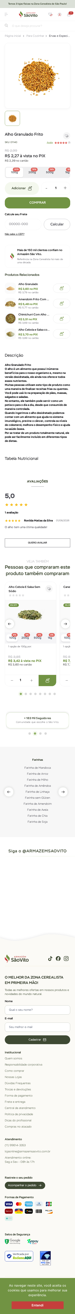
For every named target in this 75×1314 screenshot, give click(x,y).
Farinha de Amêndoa (37, 786)
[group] (12, 118)
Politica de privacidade (19, 1114)
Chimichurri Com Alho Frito (34, 314)
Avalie (50, 142)
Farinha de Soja (37, 822)
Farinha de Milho (37, 780)
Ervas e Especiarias (59, 36)
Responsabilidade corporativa (23, 1064)
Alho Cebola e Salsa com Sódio (34, 329)
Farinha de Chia (37, 816)
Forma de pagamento (19, 1095)
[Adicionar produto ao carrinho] (47, 680)
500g (49, 172)
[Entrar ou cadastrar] (59, 14)
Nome (9, 1001)
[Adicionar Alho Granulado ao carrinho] (61, 288)
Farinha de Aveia (37, 810)
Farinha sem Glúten (37, 798)
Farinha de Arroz (37, 774)
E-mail (9, 1018)
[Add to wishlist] (66, 135)
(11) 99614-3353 (15, 1145)
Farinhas (37, 760)
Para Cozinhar (35, 36)
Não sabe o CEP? (14, 234)
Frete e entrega (15, 1102)
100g (14, 172)
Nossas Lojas (13, 1077)
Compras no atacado (18, 1126)
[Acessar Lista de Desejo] (50, 14)
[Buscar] (6, 26)
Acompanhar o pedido (22, 1185)
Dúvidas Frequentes (18, 1083)
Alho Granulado (28, 284)
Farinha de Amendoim (38, 804)
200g (32, 172)
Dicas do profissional (18, 1120)
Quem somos (13, 1058)
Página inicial (13, 36)
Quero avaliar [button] (37, 543)
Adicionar (19, 188)
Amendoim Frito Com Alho (34, 299)
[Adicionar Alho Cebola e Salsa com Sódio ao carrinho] (61, 333)
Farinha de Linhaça (37, 792)
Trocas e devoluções (18, 1089)
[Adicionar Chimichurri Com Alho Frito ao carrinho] (61, 318)
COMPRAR (37, 202)
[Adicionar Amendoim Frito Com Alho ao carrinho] (61, 303)
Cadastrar (35, 1039)
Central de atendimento (20, 1108)
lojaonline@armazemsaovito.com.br (27, 1151)
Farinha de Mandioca (37, 768)
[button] (6, 14)
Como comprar (14, 1071)
